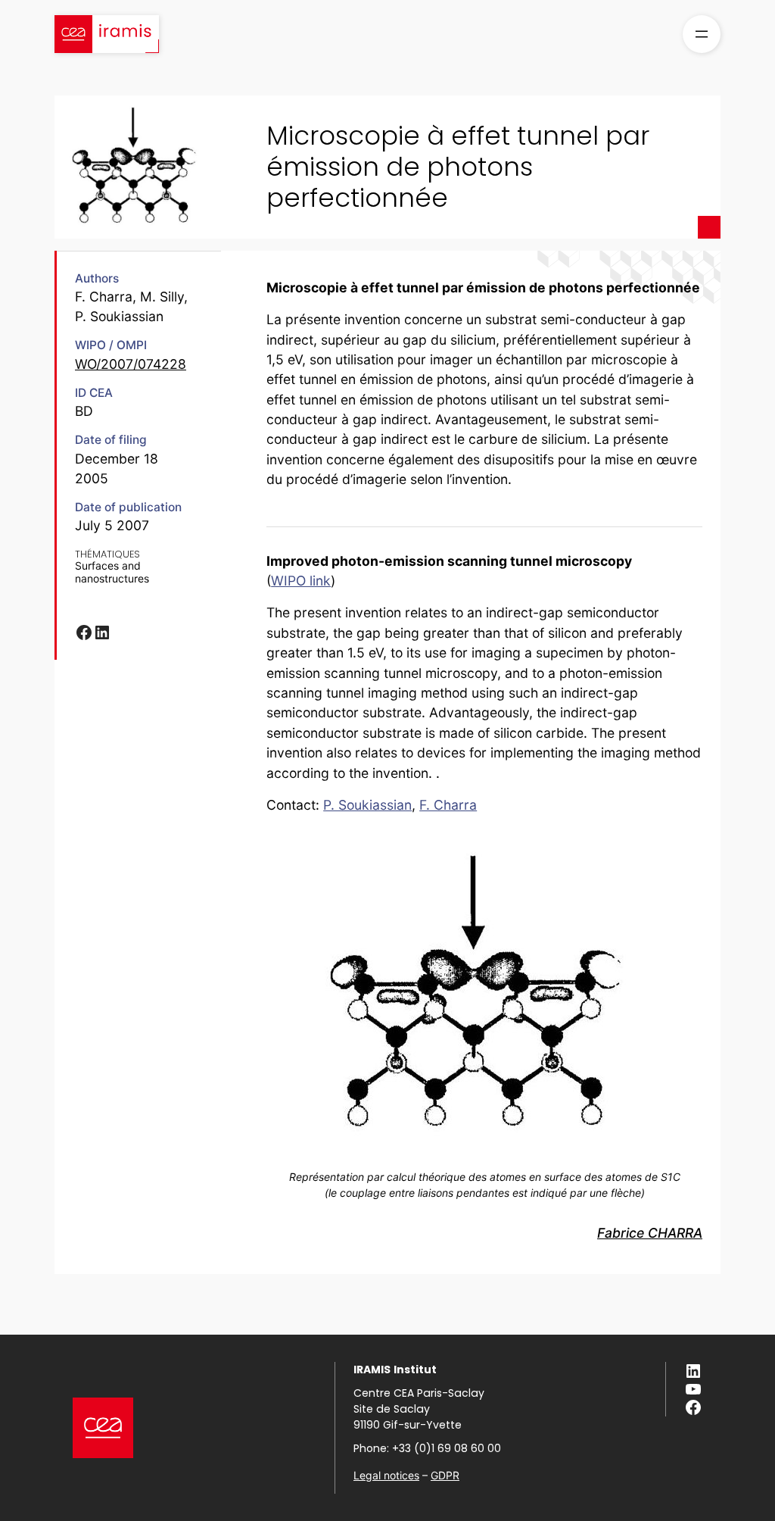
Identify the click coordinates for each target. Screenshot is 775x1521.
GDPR (445, 1475)
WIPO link (301, 581)
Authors (97, 278)
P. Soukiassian (367, 805)
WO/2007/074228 (130, 364)
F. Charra (448, 805)
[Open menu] (702, 34)
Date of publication (128, 507)
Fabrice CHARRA (649, 1233)
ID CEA (94, 393)
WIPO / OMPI (111, 345)
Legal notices (386, 1475)
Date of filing (111, 440)
